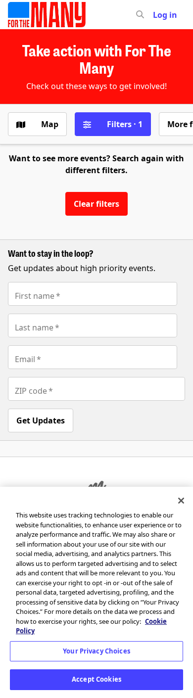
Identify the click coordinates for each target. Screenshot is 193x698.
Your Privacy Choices (96, 651)
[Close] (181, 501)
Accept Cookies (96, 679)
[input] (158, 15)
